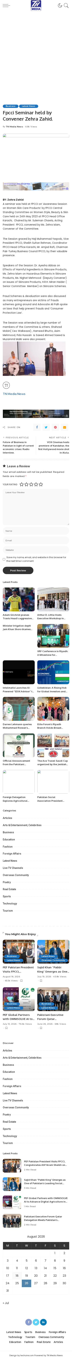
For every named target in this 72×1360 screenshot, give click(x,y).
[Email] (64, 427)
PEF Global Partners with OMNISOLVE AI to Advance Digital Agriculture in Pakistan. (46, 1202)
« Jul (6, 1303)
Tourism (8, 910)
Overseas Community (16, 875)
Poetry (7, 882)
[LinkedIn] (43, 1322)
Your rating (10, 484)
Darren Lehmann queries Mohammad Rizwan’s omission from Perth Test (17, 728)
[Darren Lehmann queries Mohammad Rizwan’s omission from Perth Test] (19, 709)
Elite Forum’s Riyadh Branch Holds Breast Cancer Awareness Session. (53, 728)
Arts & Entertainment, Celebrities (22, 825)
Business (11, 106)
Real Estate (9, 889)
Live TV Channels (13, 867)
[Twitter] (46, 427)
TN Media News (14, 127)
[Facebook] (37, 427)
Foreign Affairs (12, 853)
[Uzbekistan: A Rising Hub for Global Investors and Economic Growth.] (53, 672)
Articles (7, 818)
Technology (10, 903)
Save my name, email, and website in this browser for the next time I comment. (36, 559)
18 (17, 1276)
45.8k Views (59, 977)
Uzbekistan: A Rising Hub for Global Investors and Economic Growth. (51, 691)
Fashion (8, 846)
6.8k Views (31, 127)
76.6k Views (25, 1024)
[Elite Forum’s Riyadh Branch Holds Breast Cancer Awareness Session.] (53, 709)
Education (9, 839)
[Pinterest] (55, 427)
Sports (7, 896)
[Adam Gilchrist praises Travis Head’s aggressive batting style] (19, 599)
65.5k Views (11, 981)
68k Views (60, 1024)
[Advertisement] (36, 53)
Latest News (28, 106)
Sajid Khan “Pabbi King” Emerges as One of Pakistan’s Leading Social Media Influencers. (45, 1183)
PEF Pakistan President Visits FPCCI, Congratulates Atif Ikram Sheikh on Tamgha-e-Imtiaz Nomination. (44, 1165)
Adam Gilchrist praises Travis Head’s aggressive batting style (17, 618)
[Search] (65, 5)
